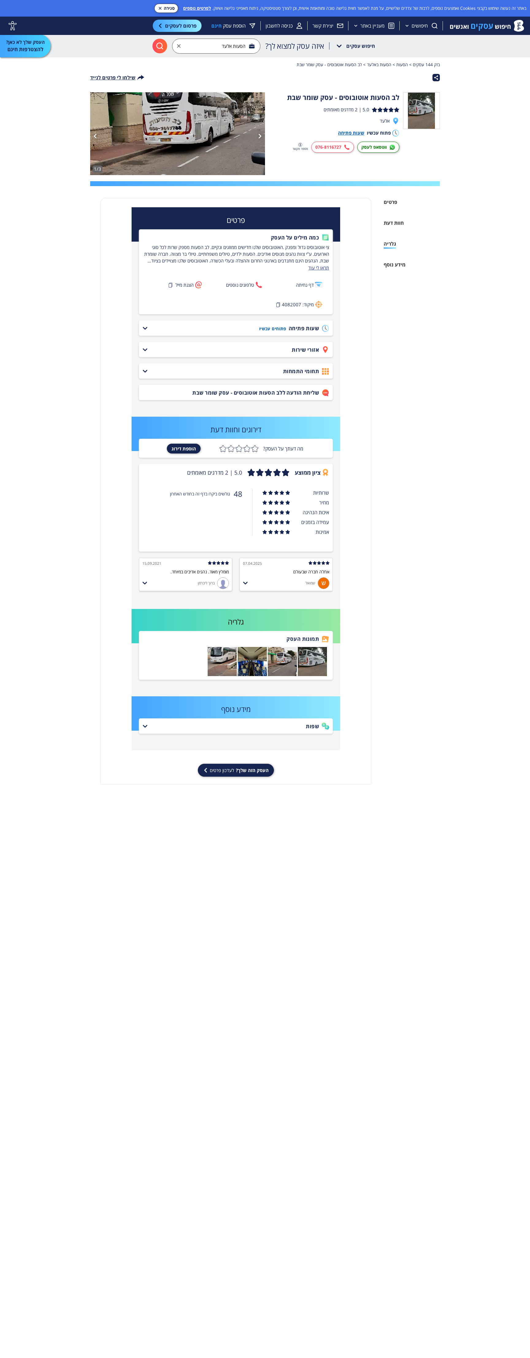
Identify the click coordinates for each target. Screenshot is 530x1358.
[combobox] (216, 46)
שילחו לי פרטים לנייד (113, 77)
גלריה (390, 243)
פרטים (390, 202)
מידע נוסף (394, 264)
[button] (236, 238)
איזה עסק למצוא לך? (294, 46)
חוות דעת (394, 223)
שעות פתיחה (351, 133)
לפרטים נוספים (197, 8)
